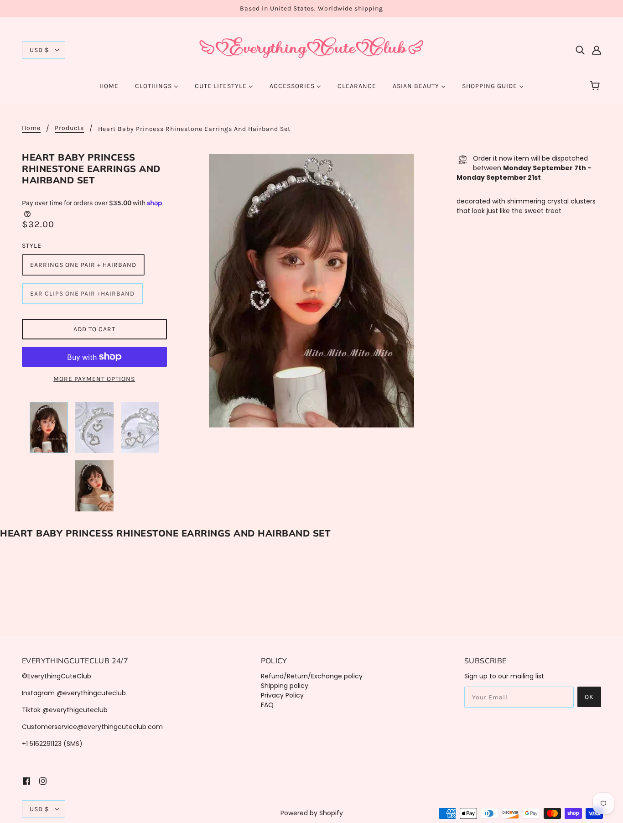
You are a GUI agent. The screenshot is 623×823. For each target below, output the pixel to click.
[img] (580, 50)
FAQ (267, 704)
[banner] (311, 49)
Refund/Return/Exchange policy (312, 676)
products (69, 128)
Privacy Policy (282, 695)
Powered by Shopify (311, 813)
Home (31, 128)
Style (32, 246)
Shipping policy (284, 685)
